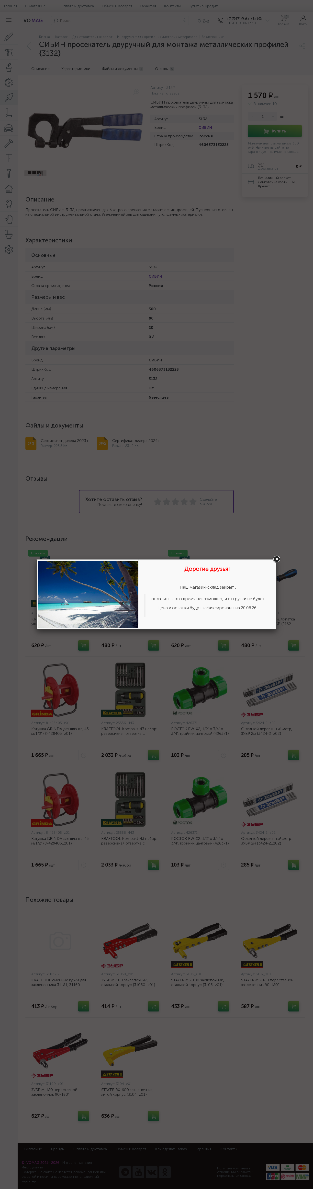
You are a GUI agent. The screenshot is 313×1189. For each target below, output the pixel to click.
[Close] (276, 559)
